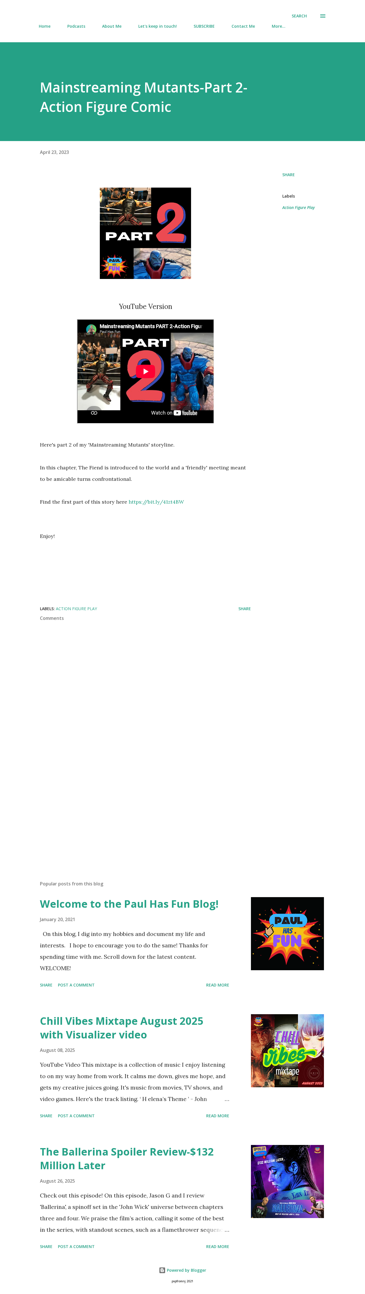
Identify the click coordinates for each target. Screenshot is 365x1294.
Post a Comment (76, 985)
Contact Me (243, 26)
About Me (111, 26)
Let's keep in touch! (157, 26)
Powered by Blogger (186, 1270)
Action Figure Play (298, 207)
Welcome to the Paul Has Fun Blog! (129, 904)
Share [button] (288, 174)
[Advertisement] (136, 809)
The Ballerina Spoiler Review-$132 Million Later (127, 1158)
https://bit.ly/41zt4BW (157, 502)
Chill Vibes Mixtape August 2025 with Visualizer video (122, 1028)
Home (44, 26)
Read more (217, 985)
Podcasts (76, 26)
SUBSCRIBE (204, 26)
